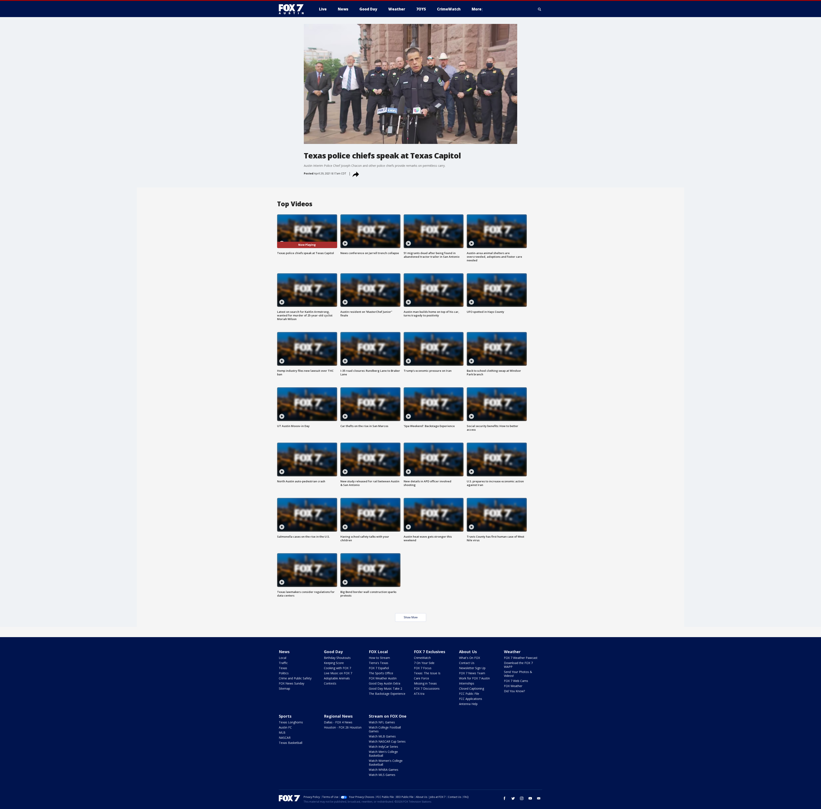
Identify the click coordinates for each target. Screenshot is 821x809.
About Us (468, 651)
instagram (521, 798)
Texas (283, 668)
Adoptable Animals (337, 678)
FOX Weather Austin (383, 678)
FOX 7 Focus (422, 668)
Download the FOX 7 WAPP (518, 665)
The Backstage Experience (387, 694)
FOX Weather (513, 686)
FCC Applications (470, 699)
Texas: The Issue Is (427, 673)
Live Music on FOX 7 (338, 673)
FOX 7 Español (379, 668)
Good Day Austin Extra (384, 683)
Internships (466, 683)
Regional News (338, 716)
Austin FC (285, 727)
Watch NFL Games (382, 722)
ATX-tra (419, 694)
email (538, 798)
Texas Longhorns (291, 722)
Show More (411, 617)
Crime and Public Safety (295, 678)
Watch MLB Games (382, 736)
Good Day (333, 651)
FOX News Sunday (291, 683)
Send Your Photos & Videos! (518, 674)
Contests (330, 683)
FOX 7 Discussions (427, 688)
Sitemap (284, 688)
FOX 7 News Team (472, 673)
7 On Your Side (424, 663)
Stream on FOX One (387, 716)
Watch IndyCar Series (383, 747)
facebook (504, 798)
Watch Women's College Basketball (386, 763)
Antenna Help (468, 704)
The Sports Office (381, 673)
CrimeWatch (422, 658)
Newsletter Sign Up (472, 668)
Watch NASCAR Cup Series (387, 741)
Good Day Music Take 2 (385, 688)
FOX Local (378, 651)
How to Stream (379, 658)
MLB (282, 732)
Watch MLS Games (382, 775)
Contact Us (466, 663)
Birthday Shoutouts (337, 658)
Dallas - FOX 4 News (338, 722)
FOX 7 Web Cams (516, 681)
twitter (513, 798)
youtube (530, 798)
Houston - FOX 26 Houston (343, 727)
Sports (285, 716)
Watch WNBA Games (383, 770)
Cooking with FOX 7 (337, 668)
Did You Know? (514, 691)
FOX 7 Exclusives (429, 651)
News (284, 651)
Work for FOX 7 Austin (474, 678)
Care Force (421, 678)
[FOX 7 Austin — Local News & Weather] (293, 9)
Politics (284, 673)
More (476, 9)
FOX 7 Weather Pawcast (520, 658)
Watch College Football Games (385, 729)
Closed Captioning (471, 688)
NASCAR (285, 738)
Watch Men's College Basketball (383, 754)
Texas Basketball (290, 743)
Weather (512, 651)
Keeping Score (334, 663)
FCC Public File (469, 694)
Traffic (283, 663)
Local (282, 658)
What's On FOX (469, 658)
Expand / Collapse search (539, 9)
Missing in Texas (425, 683)
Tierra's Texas (378, 663)
